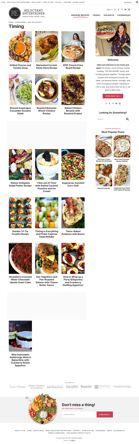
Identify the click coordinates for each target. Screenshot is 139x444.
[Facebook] (118, 10)
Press (109, 430)
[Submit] (127, 119)
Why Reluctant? (35, 22)
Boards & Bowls (79, 2)
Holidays (109, 15)
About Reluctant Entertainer (18, 2)
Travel (96, 15)
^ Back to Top (19, 430)
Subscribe (67, 2)
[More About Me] (113, 38)
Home (3, 2)
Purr (73, 440)
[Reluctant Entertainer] (27, 13)
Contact (58, 2)
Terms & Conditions (56, 433)
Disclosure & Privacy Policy (78, 433)
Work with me (48, 2)
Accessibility (119, 430)
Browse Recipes (80, 15)
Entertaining (20, 22)
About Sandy (36, 2)
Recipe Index (38, 430)
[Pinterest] (122, 10)
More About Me (112, 96)
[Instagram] (115, 10)
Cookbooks (124, 15)
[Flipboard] (128, 10)
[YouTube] (125, 10)
